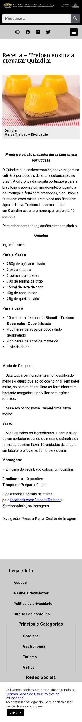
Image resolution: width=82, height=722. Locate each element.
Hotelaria (31, 636)
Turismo (30, 657)
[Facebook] (27, 32)
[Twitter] (48, 32)
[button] (74, 32)
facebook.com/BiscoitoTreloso (35, 500)
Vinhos (29, 667)
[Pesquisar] (75, 18)
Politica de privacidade (33, 603)
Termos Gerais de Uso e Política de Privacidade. (32, 695)
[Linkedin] (38, 32)
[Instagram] (17, 32)
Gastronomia (34, 646)
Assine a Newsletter (31, 593)
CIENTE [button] (15, 712)
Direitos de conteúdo (32, 614)
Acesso (20, 583)
